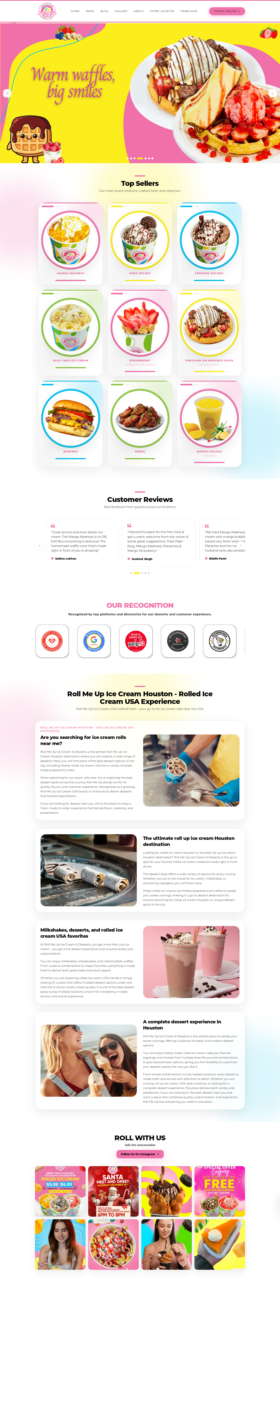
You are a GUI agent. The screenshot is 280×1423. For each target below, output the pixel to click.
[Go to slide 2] (131, 158)
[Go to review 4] (145, 573)
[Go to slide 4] (138, 158)
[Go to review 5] (149, 573)
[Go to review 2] (137, 573)
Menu (90, 11)
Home (75, 11)
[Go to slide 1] (128, 158)
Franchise (188, 11)
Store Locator (162, 11)
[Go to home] (47, 11)
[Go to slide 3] (134, 158)
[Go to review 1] (131, 573)
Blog (105, 11)
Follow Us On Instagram (138, 1154)
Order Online (227, 11)
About (139, 11)
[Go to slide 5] (141, 158)
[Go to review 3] (142, 573)
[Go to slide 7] (152, 158)
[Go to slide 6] (147, 158)
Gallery (121, 11)
